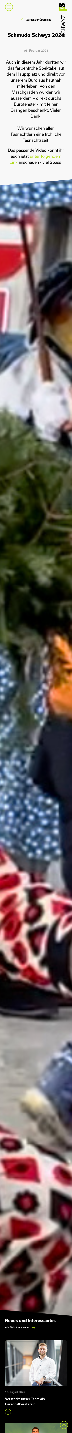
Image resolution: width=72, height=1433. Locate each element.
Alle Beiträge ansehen (17, 1327)
